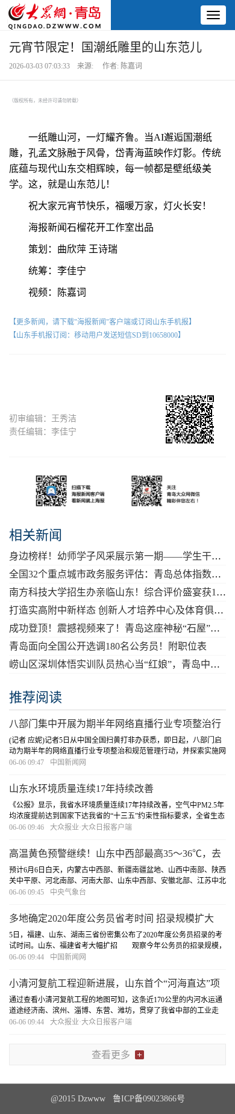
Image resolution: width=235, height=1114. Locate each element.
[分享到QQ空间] (140, 375)
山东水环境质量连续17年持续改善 (81, 789)
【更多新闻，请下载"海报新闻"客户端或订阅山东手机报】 (102, 322)
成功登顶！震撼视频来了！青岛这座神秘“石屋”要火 (119, 628)
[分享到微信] (49, 375)
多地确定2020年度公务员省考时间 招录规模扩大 (111, 918)
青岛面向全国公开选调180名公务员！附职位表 (108, 646)
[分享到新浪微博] (94, 375)
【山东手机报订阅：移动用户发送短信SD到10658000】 (97, 335)
